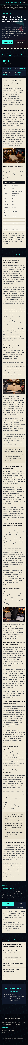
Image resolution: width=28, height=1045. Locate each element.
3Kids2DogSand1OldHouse (12, 1018)
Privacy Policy (5, 1032)
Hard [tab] (7, 907)
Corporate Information (8, 1030)
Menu (24, 2)
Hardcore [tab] (20, 907)
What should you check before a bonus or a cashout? (12, 977)
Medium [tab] (20, 903)
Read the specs (7, 42)
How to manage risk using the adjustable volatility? (11, 970)
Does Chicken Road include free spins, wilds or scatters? (12, 958)
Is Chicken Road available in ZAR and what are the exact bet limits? (12, 945)
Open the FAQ (20, 42)
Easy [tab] (8, 903)
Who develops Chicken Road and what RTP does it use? (12, 952)
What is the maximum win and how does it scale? (13, 964)
